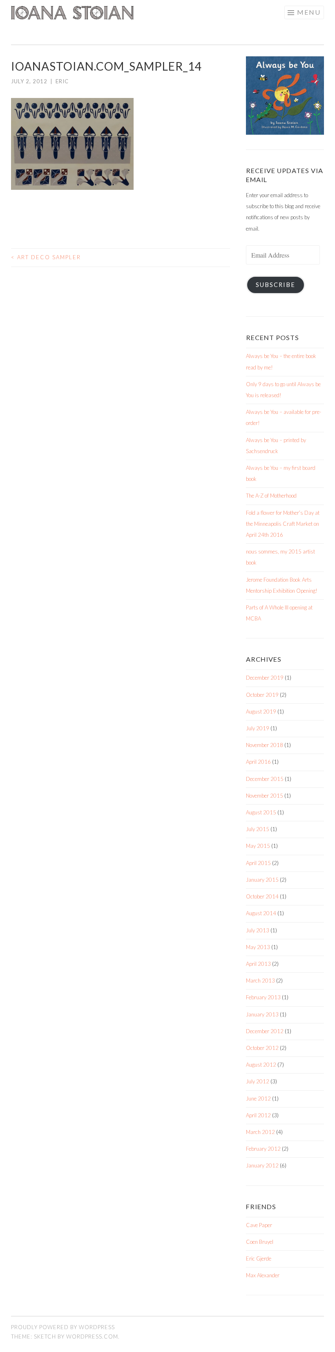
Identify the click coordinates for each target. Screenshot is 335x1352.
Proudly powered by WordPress (63, 1327)
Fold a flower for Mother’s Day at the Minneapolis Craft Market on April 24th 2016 (282, 523)
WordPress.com (92, 1336)
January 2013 (262, 1014)
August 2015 (261, 812)
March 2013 (260, 980)
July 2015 (257, 829)
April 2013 (258, 964)
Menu (309, 12)
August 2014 (261, 913)
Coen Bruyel (259, 1242)
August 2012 (261, 1064)
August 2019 (261, 711)
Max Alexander (262, 1275)
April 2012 (258, 1115)
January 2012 (262, 1165)
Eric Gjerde (258, 1258)
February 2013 (263, 997)
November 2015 (264, 795)
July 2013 (257, 930)
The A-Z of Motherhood (271, 495)
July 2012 (257, 1081)
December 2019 (265, 677)
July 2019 (257, 728)
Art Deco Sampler (46, 257)
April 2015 (258, 863)
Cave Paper (259, 1225)
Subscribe (275, 284)
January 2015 (262, 879)
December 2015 (265, 779)
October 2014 (262, 896)
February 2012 (263, 1148)
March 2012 (260, 1132)
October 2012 (262, 1048)
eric (62, 81)
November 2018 (264, 745)
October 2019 (262, 695)
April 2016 (258, 761)
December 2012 (265, 1031)
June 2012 (258, 1098)
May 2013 (258, 947)
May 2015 (258, 846)
